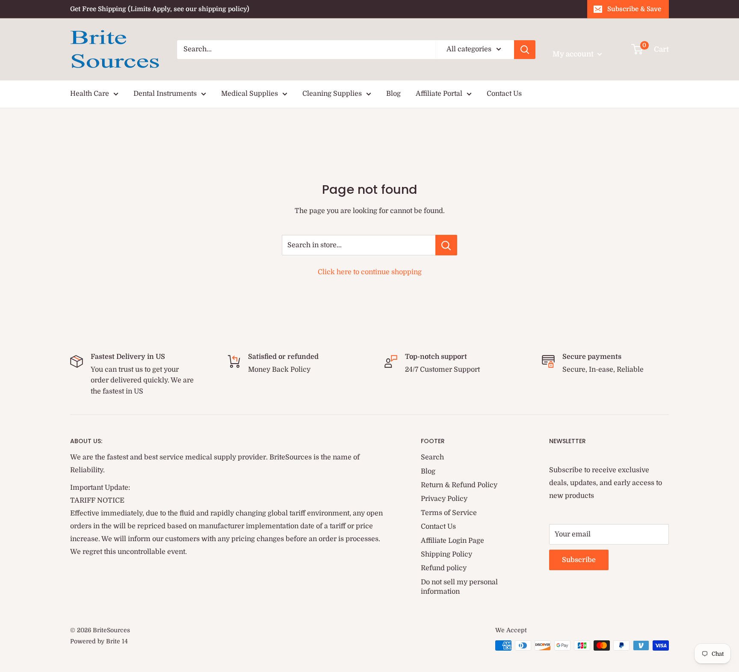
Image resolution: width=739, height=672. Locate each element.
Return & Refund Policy (459, 485)
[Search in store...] (446, 245)
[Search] (524, 49)
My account (574, 54)
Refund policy (444, 568)
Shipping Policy (446, 554)
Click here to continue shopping (370, 272)
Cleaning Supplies (332, 94)
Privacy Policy (444, 499)
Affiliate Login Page (452, 541)
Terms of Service (449, 513)
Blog (393, 94)
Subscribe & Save (634, 9)
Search (432, 457)
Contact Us (504, 94)
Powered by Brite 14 (99, 641)
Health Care (89, 94)
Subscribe (579, 560)
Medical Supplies (249, 94)
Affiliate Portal (439, 94)
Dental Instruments (165, 94)
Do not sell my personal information (459, 586)
